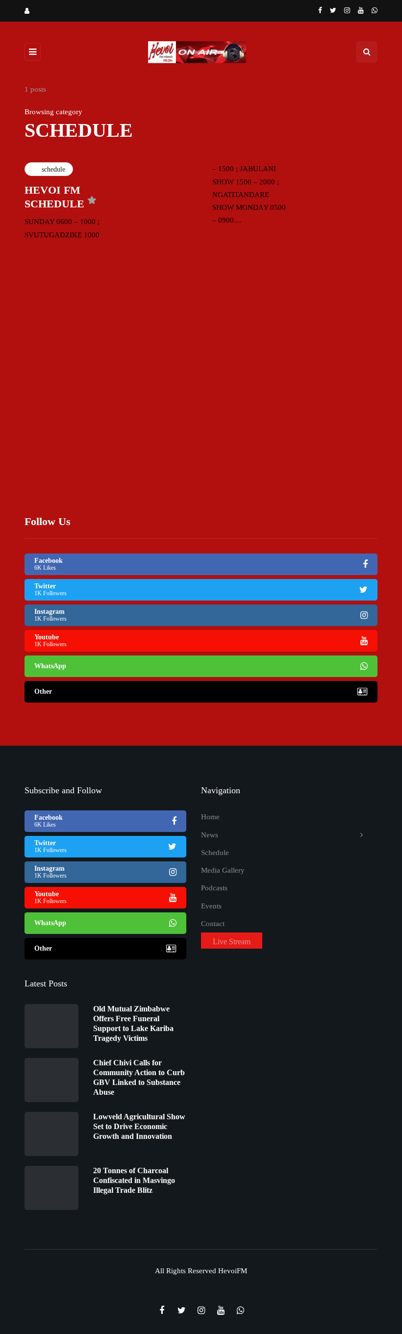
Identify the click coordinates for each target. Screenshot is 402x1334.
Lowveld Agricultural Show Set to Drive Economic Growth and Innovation (139, 1126)
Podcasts (214, 888)
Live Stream (232, 941)
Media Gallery (223, 870)
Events (211, 906)
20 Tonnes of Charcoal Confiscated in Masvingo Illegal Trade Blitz (134, 1180)
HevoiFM (232, 1271)
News (209, 835)
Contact (213, 924)
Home (210, 817)
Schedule (215, 852)
